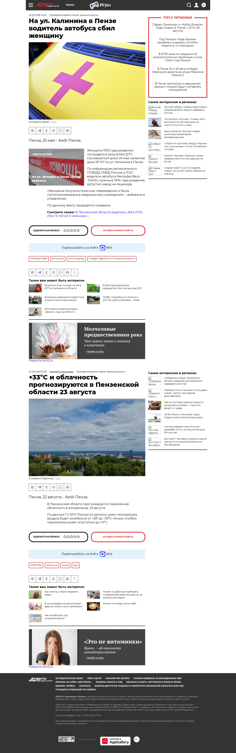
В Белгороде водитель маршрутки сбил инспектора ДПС (122, 287)
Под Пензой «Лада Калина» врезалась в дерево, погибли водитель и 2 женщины (178, 42)
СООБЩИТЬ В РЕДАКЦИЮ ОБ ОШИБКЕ (75, 689)
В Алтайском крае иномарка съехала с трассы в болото (61, 310)
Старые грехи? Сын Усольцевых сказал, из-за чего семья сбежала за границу (184, 170)
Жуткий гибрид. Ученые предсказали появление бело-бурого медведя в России (185, 110)
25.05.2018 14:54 (37, 15)
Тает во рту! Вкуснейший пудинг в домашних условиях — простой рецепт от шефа (183, 405)
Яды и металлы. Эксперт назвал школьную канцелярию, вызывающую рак (182, 134)
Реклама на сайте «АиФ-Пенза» (73, 682)
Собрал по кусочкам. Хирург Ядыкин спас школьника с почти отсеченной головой (185, 146)
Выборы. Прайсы (65, 686)
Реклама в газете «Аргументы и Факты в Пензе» (154, 682)
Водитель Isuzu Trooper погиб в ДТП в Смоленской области (63, 287)
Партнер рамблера (87, 739)
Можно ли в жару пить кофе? (119, 603)
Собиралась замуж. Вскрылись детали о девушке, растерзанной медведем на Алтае (183, 380)
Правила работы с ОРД (109, 682)
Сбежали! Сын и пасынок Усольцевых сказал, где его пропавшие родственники (185, 393)
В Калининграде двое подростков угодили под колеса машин (64, 298)
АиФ (54, 121)
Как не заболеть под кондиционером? (56, 617)
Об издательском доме (69, 678)
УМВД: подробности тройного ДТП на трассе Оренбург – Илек (121, 298)
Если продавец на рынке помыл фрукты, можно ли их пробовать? (64, 605)
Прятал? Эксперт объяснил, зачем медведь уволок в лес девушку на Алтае (183, 158)
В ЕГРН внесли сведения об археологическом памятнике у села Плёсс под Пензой (177, 57)
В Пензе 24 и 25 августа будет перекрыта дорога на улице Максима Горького (177, 72)
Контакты (85, 686)
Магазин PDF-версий (117, 678)
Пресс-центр (94, 678)
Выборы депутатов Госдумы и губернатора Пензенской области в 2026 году (139, 686)
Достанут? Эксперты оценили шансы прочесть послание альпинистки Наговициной (185, 441)
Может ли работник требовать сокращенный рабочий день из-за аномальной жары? (122, 594)
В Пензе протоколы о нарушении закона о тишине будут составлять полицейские (177, 86)
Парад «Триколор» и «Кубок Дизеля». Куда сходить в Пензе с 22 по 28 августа (177, 27)
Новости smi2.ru (41, 360)
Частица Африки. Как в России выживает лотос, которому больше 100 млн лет (184, 429)
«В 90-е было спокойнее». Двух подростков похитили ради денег (183, 416)
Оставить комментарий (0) (118, 230)
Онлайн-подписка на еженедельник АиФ (157, 678)
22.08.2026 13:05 (38, 371)
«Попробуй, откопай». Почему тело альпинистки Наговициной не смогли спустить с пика (184, 122)
